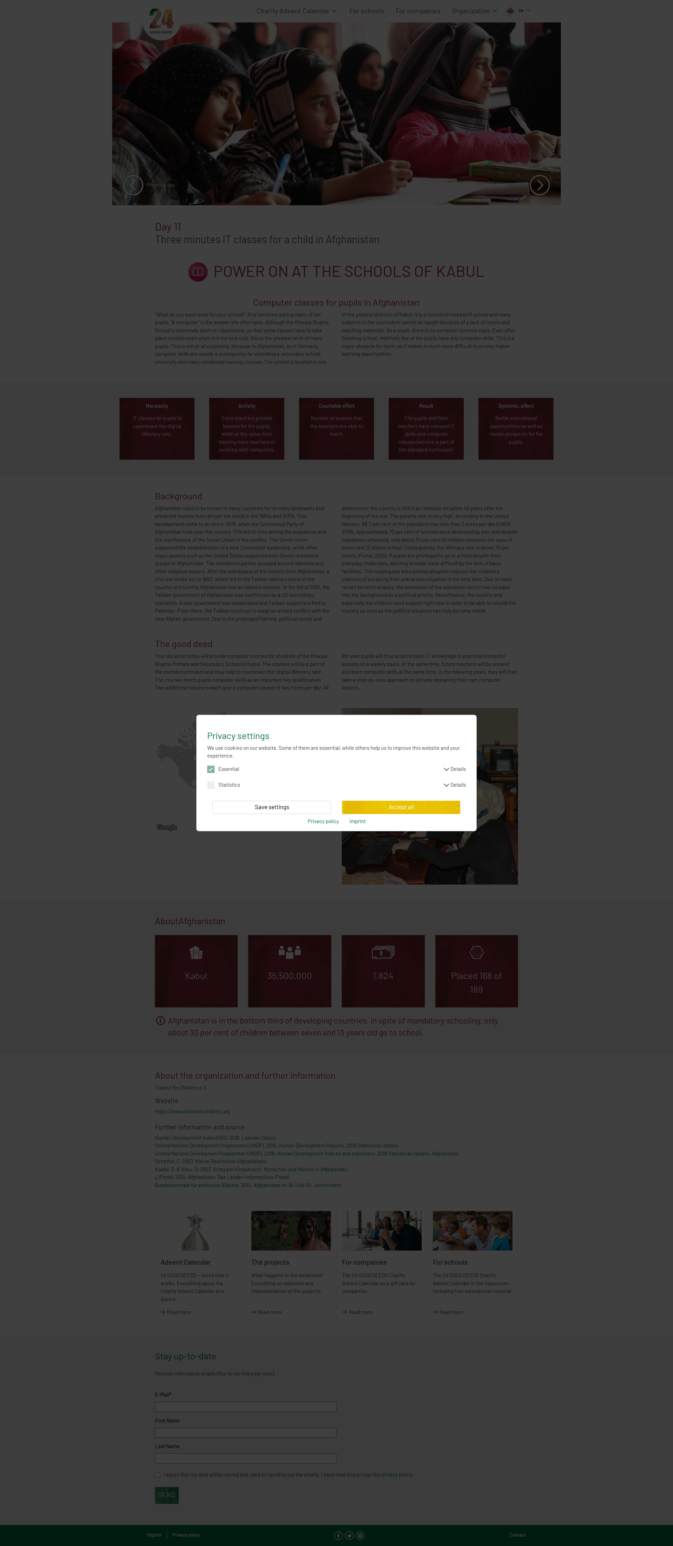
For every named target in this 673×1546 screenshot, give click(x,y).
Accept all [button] (401, 807)
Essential (342, 769)
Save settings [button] (272, 807)
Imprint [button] (357, 821)
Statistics (342, 785)
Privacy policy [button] (323, 821)
